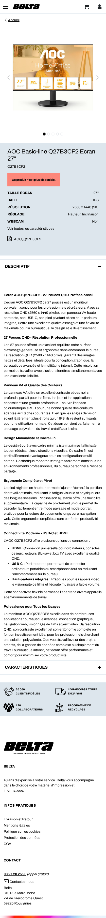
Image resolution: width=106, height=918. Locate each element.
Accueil (13, 20)
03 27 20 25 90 (15, 874)
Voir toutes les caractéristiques (30, 228)
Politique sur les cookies (22, 831)
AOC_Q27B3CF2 (27, 239)
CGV (7, 844)
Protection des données (22, 838)
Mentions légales (17, 825)
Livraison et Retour (18, 819)
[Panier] (86, 6)
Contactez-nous (22, 882)
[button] (9, 77)
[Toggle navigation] (5, 7)
